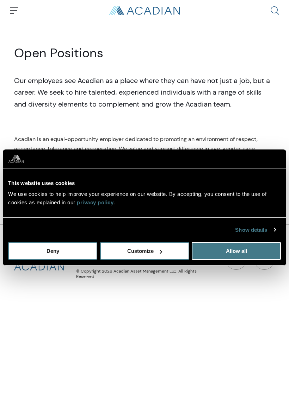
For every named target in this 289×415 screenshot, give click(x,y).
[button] (275, 10)
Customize (140, 251)
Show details (251, 230)
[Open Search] (275, 11)
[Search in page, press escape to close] (14, 11)
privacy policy (95, 202)
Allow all (236, 251)
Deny (53, 251)
